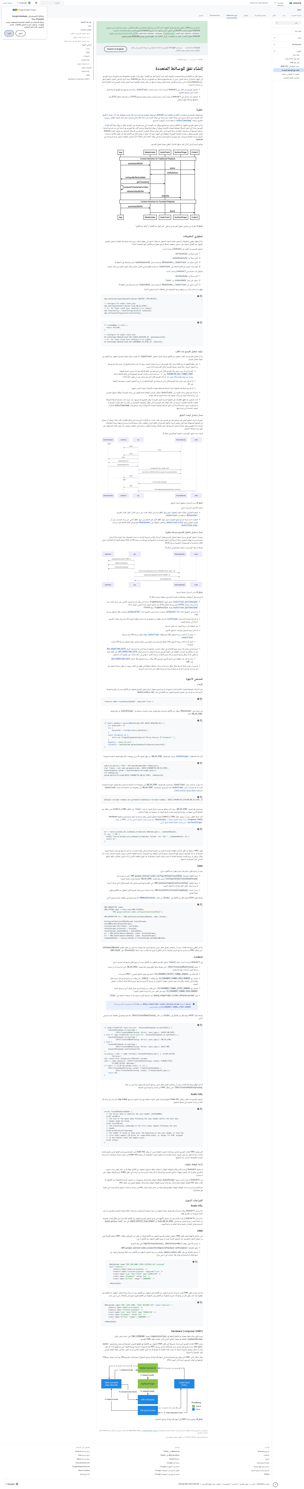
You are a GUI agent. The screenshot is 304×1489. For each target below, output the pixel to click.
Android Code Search (259, 3)
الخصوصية (226, 1484)
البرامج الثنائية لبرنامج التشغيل (260, 1470)
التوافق (246, 15)
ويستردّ (107, 117)
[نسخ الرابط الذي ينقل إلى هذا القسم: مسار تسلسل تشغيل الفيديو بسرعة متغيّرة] (163, 532)
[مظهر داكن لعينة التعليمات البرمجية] (198, 296)
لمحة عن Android (263, 1484)
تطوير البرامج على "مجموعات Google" (167, 1470)
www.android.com (83, 1463)
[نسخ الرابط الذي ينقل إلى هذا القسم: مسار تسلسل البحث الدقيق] (177, 415)
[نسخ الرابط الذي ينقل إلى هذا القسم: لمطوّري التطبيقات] (180, 236)
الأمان (274, 15)
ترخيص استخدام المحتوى (149, 1430)
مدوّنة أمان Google (173, 1463)
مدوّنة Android (174, 1459)
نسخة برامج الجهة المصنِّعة (261, 1466)
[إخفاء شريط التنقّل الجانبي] (275, 1484)
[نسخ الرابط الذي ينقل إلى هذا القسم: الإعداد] (194, 684)
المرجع (201, 15)
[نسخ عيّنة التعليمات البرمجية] (201, 296)
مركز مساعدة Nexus (83, 1459)
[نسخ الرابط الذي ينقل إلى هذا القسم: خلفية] (194, 109)
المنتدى (253, 1484)
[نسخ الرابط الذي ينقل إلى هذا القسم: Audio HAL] (188, 1094)
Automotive (215, 15)
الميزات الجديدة (296, 15)
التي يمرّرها (189, 92)
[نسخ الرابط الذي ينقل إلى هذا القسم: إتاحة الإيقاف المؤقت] (182, 1164)
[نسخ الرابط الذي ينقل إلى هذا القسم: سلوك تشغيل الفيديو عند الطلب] (173, 351)
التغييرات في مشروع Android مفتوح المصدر (137, 36)
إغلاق (20, 33)
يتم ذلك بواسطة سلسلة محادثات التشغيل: (188, 790)
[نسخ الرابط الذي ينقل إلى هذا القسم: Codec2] (191, 957)
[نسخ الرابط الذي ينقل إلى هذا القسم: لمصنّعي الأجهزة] (183, 679)
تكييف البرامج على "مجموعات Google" (166, 1474)
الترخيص (235, 1484)
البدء (9, 33)
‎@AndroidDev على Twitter (169, 1455)
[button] (290, 38)
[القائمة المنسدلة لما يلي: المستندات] (274, 3)
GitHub (266, 1474)
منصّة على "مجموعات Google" (169, 1466)
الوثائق (299, 10)
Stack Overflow (84, 1470)
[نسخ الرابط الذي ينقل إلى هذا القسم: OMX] (194, 866)
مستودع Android (263, 1451)
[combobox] (52, 3)
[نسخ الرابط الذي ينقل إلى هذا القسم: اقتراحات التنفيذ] (182, 1200)
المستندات (280, 3)
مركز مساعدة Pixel (84, 1455)
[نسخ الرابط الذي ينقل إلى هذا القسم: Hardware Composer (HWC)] (168, 1331)
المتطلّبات (266, 1455)
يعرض (110, 115)
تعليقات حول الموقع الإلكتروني (211, 1484)
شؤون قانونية (244, 1484)
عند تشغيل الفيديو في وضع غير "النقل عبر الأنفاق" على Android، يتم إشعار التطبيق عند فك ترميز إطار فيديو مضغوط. (161, 115)
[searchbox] (288, 23)
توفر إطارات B (180, 377)
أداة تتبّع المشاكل (85, 1474)
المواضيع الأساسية (260, 15)
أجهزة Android (231, 15)
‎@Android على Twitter (171, 1451)
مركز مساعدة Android (82, 1451)
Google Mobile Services (81, 1466)
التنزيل (267, 1459)
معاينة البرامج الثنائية (263, 1463)
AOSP (201, 60)
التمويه (174, 136)
